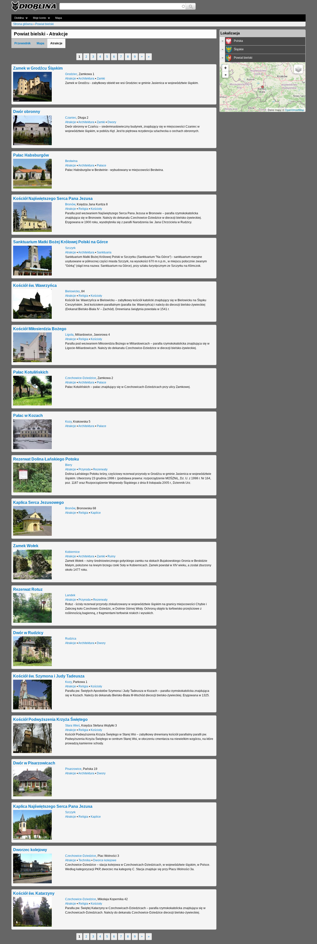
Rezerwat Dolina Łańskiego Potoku (46, 459)
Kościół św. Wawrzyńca (35, 285)
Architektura (86, 78)
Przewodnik (22, 43)
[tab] (262, 41)
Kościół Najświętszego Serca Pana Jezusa (53, 198)
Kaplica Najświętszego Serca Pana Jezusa (52, 806)
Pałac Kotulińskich (30, 372)
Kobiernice (72, 552)
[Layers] (298, 69)
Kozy (68, 421)
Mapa (58, 17)
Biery (68, 465)
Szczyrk (70, 248)
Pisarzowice (73, 769)
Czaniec (70, 117)
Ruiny (111, 556)
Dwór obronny (26, 111)
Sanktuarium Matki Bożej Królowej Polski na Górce (60, 242)
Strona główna (23, 24)
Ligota (69, 334)
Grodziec (71, 74)
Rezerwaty (100, 469)
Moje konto (38, 18)
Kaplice (96, 512)
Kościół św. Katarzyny (33, 893)
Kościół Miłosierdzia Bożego (39, 328)
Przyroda (85, 469)
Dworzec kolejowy (30, 849)
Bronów (70, 204)
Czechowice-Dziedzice (80, 378)
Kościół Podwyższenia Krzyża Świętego (50, 719)
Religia (83, 209)
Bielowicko (72, 291)
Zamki (101, 78)
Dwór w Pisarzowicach (34, 763)
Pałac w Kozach (28, 415)
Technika (85, 860)
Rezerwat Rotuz (28, 589)
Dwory (111, 122)
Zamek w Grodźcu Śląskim (38, 68)
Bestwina (71, 161)
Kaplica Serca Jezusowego (38, 502)
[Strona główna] (33, 6)
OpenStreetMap (294, 110)
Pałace (101, 165)
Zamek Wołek (25, 545)
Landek (70, 595)
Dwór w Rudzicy (28, 632)
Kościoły (96, 209)
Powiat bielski (44, 24)
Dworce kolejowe (104, 860)
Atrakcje (70, 78)
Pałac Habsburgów (31, 155)
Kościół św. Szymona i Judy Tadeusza (48, 676)
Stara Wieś (72, 725)
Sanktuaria (104, 252)
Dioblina (17, 18)
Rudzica (70, 638)
